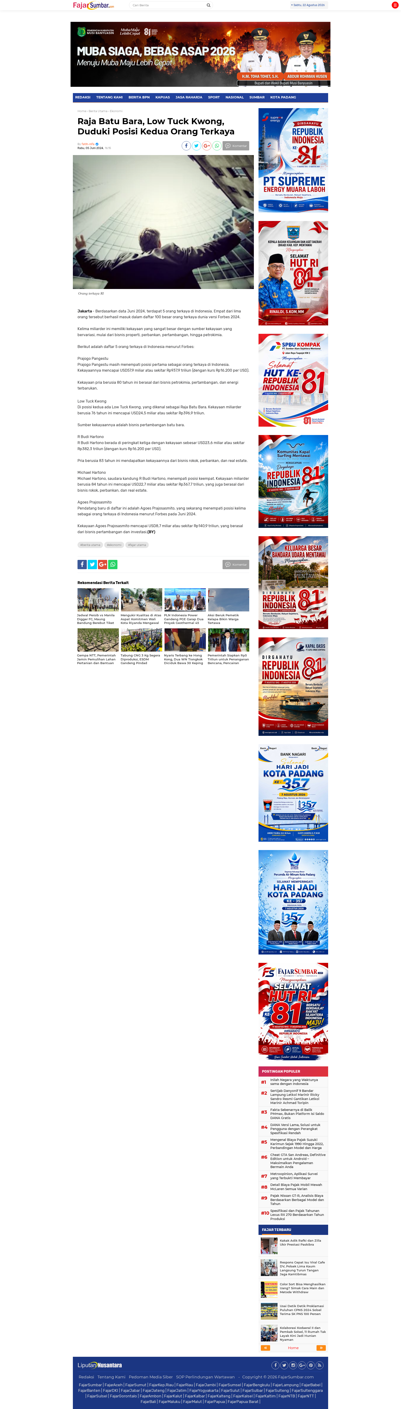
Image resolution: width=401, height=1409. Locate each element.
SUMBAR (257, 97)
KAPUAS (162, 97)
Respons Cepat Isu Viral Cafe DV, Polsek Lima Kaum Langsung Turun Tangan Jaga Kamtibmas (302, 1268)
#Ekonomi (114, 545)
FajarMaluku (169, 1401)
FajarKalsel (243, 1396)
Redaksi (86, 1377)
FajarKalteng (219, 1396)
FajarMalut (192, 1401)
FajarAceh (114, 1385)
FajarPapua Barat (243, 1401)
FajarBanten (89, 1390)
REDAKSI (83, 97)
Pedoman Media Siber (151, 1377)
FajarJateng (154, 1390)
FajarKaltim (265, 1396)
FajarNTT (306, 1396)
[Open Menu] (395, 5)
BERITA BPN (139, 97)
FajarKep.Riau (161, 1385)
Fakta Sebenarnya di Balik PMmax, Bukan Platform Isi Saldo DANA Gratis (297, 1114)
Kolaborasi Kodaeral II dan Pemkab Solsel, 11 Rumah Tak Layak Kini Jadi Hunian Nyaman (303, 1333)
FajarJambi (206, 1385)
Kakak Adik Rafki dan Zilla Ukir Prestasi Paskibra (300, 1242)
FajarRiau (184, 1385)
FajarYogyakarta (203, 1390)
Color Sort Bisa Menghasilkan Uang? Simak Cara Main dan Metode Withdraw (303, 1288)
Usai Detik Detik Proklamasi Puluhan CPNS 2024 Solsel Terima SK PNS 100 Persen (302, 1310)
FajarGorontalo (123, 1396)
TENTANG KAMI (109, 97)
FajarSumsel (230, 1385)
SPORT (214, 97)
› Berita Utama (97, 111)
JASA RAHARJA (189, 97)
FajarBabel (310, 1385)
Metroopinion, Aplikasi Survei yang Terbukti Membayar (294, 1176)
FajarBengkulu (257, 1385)
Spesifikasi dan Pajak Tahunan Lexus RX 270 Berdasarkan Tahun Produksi (297, 1215)
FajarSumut (135, 1385)
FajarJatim (177, 1390)
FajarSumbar (90, 1385)
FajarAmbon (150, 1396)
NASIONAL (235, 97)
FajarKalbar (195, 1396)
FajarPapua (215, 1401)
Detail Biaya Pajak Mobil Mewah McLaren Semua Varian (296, 1187)
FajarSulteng (277, 1390)
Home (82, 111)
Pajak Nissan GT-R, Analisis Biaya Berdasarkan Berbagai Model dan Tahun (297, 1200)
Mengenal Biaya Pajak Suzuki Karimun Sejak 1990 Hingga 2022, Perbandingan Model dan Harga (296, 1144)
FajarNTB (286, 1396)
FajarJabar (130, 1390)
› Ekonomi (115, 111)
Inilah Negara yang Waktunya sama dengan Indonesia (294, 1082)
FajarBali (148, 1401)
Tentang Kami (111, 1377)
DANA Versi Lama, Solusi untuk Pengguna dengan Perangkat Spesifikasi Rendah (295, 1129)
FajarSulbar (253, 1390)
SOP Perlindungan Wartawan (205, 1377)
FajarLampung (286, 1385)
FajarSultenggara (307, 1390)
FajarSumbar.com (296, 1377)
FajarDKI (110, 1390)
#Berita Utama (90, 545)
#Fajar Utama (137, 545)
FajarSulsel (97, 1396)
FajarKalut (173, 1396)
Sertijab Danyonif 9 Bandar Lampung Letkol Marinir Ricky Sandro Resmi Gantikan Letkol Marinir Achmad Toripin (294, 1097)
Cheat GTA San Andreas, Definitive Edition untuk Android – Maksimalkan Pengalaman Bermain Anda (298, 1161)
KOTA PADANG (283, 97)
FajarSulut (230, 1390)
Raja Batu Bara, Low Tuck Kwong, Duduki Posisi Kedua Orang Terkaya (156, 126)
